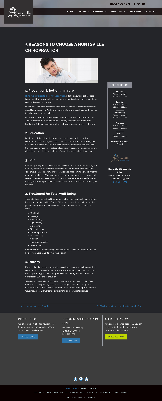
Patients (98, 11)
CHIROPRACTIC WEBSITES (88, 389)
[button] (88, 11)
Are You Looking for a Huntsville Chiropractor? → (119, 306)
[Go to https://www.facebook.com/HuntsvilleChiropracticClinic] (75, 379)
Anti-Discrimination (55, 392)
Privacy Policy (106, 392)
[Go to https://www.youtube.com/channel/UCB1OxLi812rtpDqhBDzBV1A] (86, 379)
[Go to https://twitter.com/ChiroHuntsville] (81, 379)
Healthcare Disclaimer (75, 392)
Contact (151, 11)
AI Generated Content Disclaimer (81, 397)
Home (70, 11)
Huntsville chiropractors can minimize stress (45, 96)
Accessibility (39, 392)
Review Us (135, 11)
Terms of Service (121, 392)
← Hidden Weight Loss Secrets (35, 306)
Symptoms (117, 11)
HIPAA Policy (92, 392)
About (82, 11)
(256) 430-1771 (120, 3)
